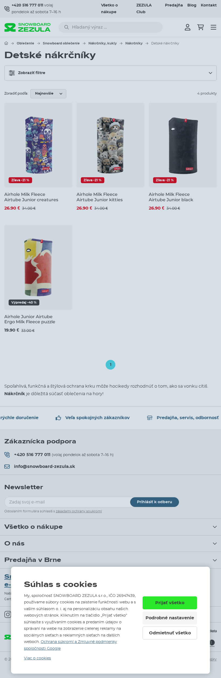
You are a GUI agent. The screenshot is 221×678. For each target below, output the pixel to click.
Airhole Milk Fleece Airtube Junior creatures (31, 197)
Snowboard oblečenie (61, 43)
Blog (191, 5)
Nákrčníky (134, 43)
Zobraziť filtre (31, 73)
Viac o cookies (37, 658)
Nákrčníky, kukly (102, 43)
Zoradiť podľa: (16, 93)
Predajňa (174, 5)
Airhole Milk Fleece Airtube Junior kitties (100, 197)
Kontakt (209, 5)
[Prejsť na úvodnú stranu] (6, 43)
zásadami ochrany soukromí (79, 511)
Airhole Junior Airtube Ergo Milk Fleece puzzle (29, 319)
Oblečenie (25, 43)
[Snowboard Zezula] (27, 27)
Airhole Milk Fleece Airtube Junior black (171, 197)
